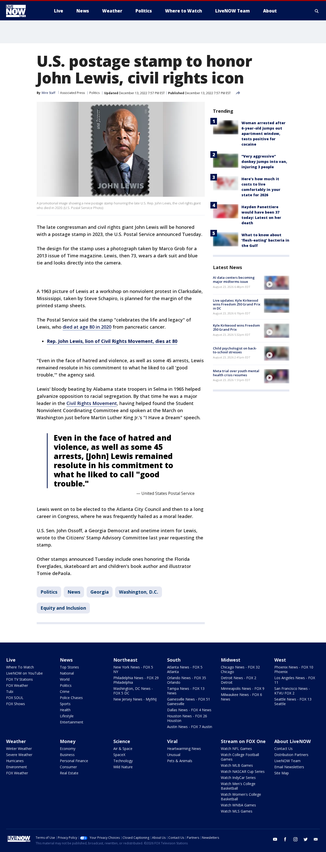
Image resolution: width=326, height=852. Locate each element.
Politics (94, 93)
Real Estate (69, 773)
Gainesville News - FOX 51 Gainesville (188, 701)
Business (67, 754)
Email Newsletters (289, 766)
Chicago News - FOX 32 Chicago (240, 669)
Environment (16, 766)
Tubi (9, 691)
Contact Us (283, 748)
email (316, 839)
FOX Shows (15, 703)
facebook (285, 839)
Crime (65, 691)
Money (67, 741)
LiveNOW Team (287, 760)
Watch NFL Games (236, 748)
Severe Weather (19, 754)
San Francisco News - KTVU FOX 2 (292, 690)
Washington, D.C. (138, 592)
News (73, 592)
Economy (67, 748)
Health (65, 709)
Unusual (173, 754)
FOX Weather (17, 685)
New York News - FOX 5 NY (133, 669)
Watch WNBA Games (238, 805)
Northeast (125, 660)
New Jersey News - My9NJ (135, 699)
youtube (275, 839)
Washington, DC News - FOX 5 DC (133, 690)
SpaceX (119, 754)
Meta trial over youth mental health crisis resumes (236, 373)
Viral (172, 741)
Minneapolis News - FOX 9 (242, 688)
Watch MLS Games (236, 811)
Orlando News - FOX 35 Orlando (186, 680)
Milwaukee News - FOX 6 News (241, 697)
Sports (65, 703)
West (280, 660)
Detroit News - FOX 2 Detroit (238, 680)
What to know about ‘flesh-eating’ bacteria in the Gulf (265, 240)
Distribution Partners (291, 754)
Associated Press (72, 93)
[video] (276, 283)
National (67, 673)
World (65, 679)
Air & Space (122, 748)
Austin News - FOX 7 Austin (189, 726)
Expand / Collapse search (317, 11)
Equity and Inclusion (63, 608)
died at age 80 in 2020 (87, 327)
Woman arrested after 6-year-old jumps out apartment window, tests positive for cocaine (263, 133)
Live (11, 660)
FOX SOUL (14, 697)
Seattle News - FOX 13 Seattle (292, 701)
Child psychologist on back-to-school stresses (235, 350)
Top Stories (69, 667)
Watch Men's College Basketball (238, 786)
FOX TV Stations (19, 679)
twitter (306, 839)
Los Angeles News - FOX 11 (294, 680)
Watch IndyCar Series (238, 777)
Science (121, 741)
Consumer (68, 766)
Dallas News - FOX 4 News (189, 709)
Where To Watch (20, 667)
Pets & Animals (179, 760)
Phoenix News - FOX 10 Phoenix (293, 669)
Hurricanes (15, 760)
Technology (123, 760)
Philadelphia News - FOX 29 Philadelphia (136, 680)
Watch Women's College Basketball (241, 796)
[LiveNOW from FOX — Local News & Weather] (23, 11)
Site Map (281, 773)
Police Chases (71, 697)
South (174, 660)
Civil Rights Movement (91, 403)
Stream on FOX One (243, 741)
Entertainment (71, 722)
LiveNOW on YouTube (24, 673)
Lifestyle (67, 716)
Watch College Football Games (240, 757)
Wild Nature (123, 766)
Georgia (99, 592)
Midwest (230, 660)
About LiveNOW (292, 741)
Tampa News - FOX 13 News (186, 690)
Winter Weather (19, 748)
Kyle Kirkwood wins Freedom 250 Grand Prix (236, 327)
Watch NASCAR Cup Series (243, 771)
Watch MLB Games (237, 765)
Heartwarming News (184, 748)
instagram (295, 839)
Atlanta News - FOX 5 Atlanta (184, 669)
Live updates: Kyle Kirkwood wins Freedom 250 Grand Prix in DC (236, 304)
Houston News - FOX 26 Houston (187, 718)
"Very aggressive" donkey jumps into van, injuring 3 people (264, 161)
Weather (16, 741)
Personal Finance (74, 760)
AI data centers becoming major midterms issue (234, 279)
